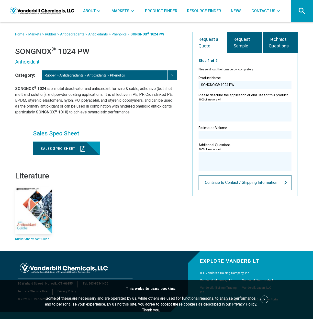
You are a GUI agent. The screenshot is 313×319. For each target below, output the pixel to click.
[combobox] (109, 75)
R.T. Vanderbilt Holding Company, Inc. (225, 273)
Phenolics (119, 34)
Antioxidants (98, 34)
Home (19, 34)
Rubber (50, 34)
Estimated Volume (213, 128)
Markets (34, 34)
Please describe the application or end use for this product (243, 97)
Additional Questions (215, 147)
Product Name (210, 78)
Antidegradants (72, 34)
